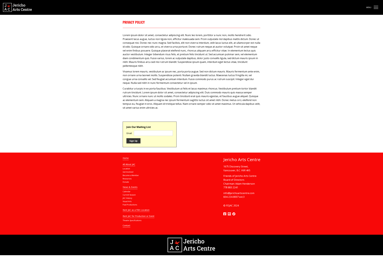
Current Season (129, 195)
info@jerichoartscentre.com (238, 193)
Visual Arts (127, 201)
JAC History (127, 198)
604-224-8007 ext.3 (233, 196)
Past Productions (130, 204)
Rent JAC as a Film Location (136, 210)
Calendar (126, 191)
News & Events (130, 187)
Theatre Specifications (132, 220)
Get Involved (128, 172)
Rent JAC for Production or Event (138, 216)
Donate (126, 182)
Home (126, 158)
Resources (127, 178)
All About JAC (129, 164)
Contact (126, 225)
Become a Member (131, 175)
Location (126, 168)
